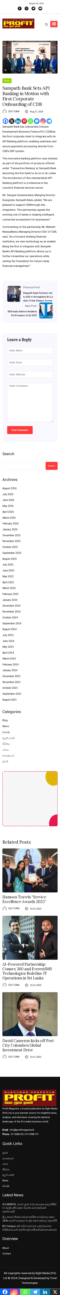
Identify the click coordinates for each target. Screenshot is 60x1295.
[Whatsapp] (30, 121)
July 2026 (7, 494)
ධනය (5, 749)
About (5, 1248)
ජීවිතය (6, 743)
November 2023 (11, 682)
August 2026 (9, 488)
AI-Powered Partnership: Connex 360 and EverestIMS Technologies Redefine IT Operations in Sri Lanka (27, 971)
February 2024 (10, 664)
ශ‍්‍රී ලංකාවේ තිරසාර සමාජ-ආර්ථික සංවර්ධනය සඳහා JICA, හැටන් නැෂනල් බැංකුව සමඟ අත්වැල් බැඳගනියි (29, 1219)
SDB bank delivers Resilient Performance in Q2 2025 (22, 313)
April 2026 (8, 511)
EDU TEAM (13, 111)
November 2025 (11, 541)
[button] (53, 24)
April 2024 (8, 652)
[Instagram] (43, 121)
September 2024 (11, 623)
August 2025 (9, 558)
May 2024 (8, 646)
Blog (5, 720)
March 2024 (9, 658)
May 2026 (8, 505)
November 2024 (11, 611)
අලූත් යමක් (8, 738)
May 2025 (8, 576)
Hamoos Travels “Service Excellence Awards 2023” (24, 899)
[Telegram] (49, 121)
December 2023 (11, 676)
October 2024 (10, 617)
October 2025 (10, 547)
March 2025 (9, 588)
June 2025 (8, 570)
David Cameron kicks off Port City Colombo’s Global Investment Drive (28, 1045)
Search (8, 454)
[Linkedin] (18, 121)
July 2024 (7, 635)
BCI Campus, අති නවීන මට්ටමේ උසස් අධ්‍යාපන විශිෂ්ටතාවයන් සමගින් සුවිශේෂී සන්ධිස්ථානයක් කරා (29, 1228)
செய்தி (6, 732)
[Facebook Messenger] (37, 121)
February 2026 (10, 523)
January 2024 (9, 670)
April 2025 (8, 582)
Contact (6, 1253)
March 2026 (9, 517)
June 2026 (8, 500)
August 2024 (9, 629)
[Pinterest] (24, 121)
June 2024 (8, 641)
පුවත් (5, 761)
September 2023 (11, 693)
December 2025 (11, 535)
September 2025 (11, 552)
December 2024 (11, 605)
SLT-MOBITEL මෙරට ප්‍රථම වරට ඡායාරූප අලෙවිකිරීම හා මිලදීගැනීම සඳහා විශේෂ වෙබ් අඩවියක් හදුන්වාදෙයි (29, 1208)
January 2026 (9, 529)
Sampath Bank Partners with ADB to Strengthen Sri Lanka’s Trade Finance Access (38, 296)
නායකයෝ (8, 755)
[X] (12, 121)
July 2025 (7, 564)
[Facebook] (5, 121)
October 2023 (10, 687)
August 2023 (9, 699)
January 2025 (9, 599)
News (7, 80)
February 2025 (10, 594)
